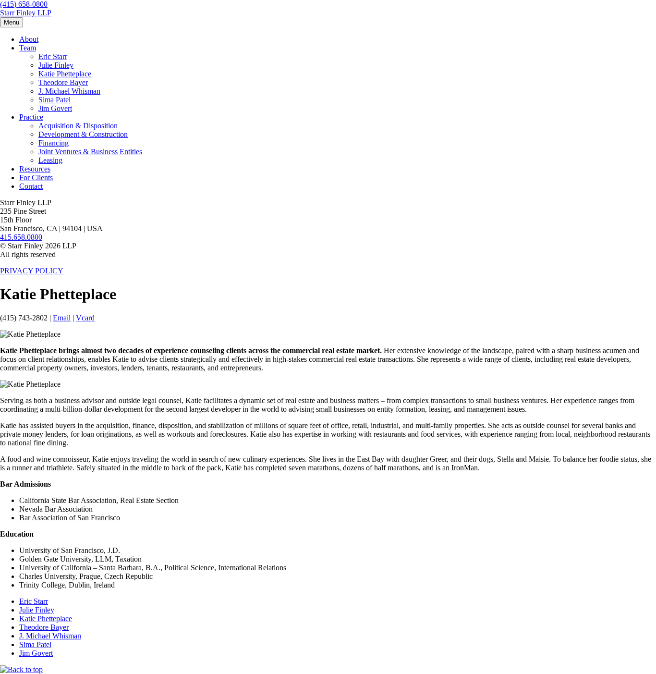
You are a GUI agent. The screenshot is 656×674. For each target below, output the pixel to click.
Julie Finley (55, 65)
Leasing (50, 160)
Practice (31, 117)
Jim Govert (55, 108)
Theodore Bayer (63, 82)
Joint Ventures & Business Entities (90, 151)
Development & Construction (83, 134)
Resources (34, 169)
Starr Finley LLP (25, 13)
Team (27, 48)
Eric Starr (52, 56)
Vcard (85, 318)
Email (62, 318)
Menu (11, 22)
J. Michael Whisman (69, 91)
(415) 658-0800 (24, 4)
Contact (31, 186)
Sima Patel (54, 100)
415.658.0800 (21, 237)
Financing (53, 143)
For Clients (36, 177)
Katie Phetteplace (64, 74)
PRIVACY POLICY (31, 271)
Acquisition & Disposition (78, 126)
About (28, 39)
